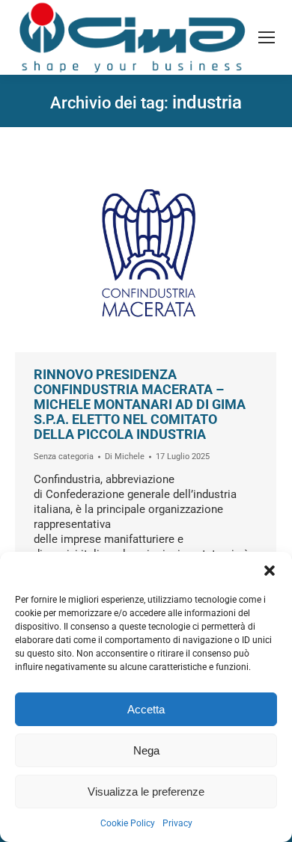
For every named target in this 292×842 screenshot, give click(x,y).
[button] (269, 570)
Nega (146, 750)
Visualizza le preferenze (146, 791)
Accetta (146, 709)
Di (125, 456)
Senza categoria (64, 456)
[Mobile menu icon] (266, 37)
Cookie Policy (127, 823)
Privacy (177, 823)
